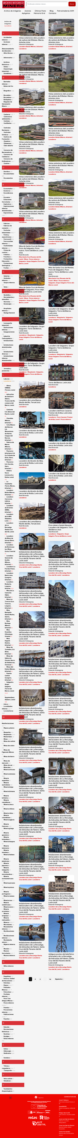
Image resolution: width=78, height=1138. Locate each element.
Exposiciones (8, 213)
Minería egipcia (9, 820)
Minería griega (9, 828)
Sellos (6, 1049)
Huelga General (9, 313)
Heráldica (7, 295)
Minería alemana (9, 774)
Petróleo (7, 983)
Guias (6, 287)
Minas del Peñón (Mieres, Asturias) (10, 669)
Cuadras (6, 163)
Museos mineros (9, 955)
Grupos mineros (9, 282)
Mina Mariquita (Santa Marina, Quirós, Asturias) (10, 614)
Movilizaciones (9, 931)
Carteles (7, 121)
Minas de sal (8, 765)
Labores (7, 379)
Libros (6, 704)
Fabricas (7, 223)
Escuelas (7, 197)
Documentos (8, 178)
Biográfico (7, 90)
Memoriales (8, 736)
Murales (6, 949)
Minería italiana (9, 854)
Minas (6, 739)
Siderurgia (7, 1051)
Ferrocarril (7, 239)
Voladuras (7, 1081)
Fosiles (6, 268)
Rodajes (6, 1036)
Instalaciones (8, 340)
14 (50, 979)
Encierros (7, 191)
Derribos (7, 171)
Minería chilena (9, 809)
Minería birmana (9, 791)
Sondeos (7, 1058)
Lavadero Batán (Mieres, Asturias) (10, 492)
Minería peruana (9, 883)
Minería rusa (8, 900)
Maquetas (7, 732)
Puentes (7, 1019)
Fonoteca (7, 257)
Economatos (8, 188)
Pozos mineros (9, 1003)
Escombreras (8, 193)
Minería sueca (8, 907)
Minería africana (9, 769)
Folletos (7, 254)
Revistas (7, 1034)
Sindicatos (7, 1053)
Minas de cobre (9, 745)
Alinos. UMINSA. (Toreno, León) (10, 388)
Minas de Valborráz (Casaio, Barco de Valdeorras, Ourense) (10, 660)
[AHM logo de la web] (13, 4)
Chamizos (7, 141)
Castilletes (8, 123)
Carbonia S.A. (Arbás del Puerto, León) (10, 412)
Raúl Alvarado (24, 255)
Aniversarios (8, 57)
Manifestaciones (8, 723)
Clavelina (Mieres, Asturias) (9, 420)
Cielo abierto (8, 145)
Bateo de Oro (8, 86)
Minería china (8, 813)
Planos (6, 985)
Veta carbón (8, 1078)
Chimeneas (7, 143)
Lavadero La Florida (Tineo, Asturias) (10, 569)
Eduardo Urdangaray (26, 44)
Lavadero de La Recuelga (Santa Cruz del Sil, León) (9, 527)
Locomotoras (8, 711)
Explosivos (7, 204)
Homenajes (8, 304)
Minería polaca (9, 887)
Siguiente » (59, 979)
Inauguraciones (9, 332)
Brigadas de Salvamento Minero (7, 104)
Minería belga (8, 787)
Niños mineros (9, 966)
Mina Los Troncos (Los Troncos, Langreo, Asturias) (9, 604)
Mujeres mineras (9, 944)
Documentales (9, 174)
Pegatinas (7, 976)
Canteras (7, 114)
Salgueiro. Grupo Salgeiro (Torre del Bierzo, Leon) (9, 686)
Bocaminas (7, 97)
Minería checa (8, 804)
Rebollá (6, 1027)
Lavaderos (7, 26)
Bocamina (7, 95)
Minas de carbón (9, 741)
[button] (10, 1097)
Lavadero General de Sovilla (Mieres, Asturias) (9, 560)
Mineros (6, 922)
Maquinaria (7, 734)
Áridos (6, 66)
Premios (6, 1007)
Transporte (8, 1070)
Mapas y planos (9, 728)
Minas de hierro (9, 756)
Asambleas (7, 73)
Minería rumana (9, 896)
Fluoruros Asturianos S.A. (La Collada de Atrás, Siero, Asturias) (10, 455)
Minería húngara (9, 841)
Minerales (7, 767)
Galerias (7, 276)
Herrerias (7, 302)
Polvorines (7, 992)
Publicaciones (9, 1014)
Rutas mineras (9, 1038)
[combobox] (47, 4)
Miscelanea (8, 924)
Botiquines (7, 99)
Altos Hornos (8, 53)
